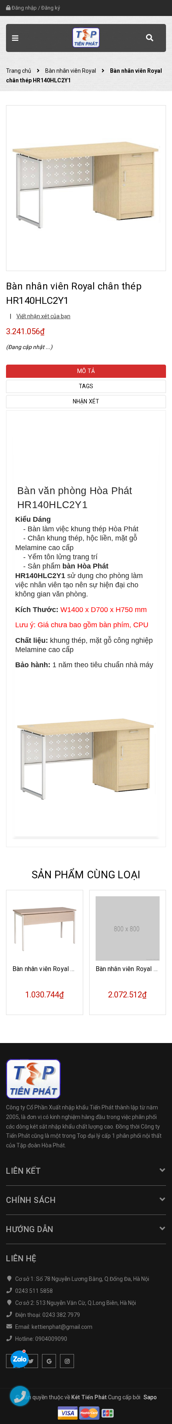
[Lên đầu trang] (143, 1406)
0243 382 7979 (61, 1315)
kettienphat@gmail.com (62, 1327)
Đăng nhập (24, 8)
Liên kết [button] (23, 1171)
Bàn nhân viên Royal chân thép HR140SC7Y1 (75, 969)
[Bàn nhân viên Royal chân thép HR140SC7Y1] (45, 928)
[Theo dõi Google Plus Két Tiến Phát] (49, 1361)
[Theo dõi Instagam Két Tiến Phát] (67, 1361)
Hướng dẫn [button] (30, 1229)
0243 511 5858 (34, 1291)
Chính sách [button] (31, 1200)
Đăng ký (50, 8)
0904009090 (51, 1339)
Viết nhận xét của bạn (43, 316)
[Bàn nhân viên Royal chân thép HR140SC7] (128, 928)
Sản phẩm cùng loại (86, 875)
